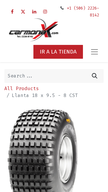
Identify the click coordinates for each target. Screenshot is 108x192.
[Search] (95, 76)
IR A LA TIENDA (58, 51)
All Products (21, 88)
